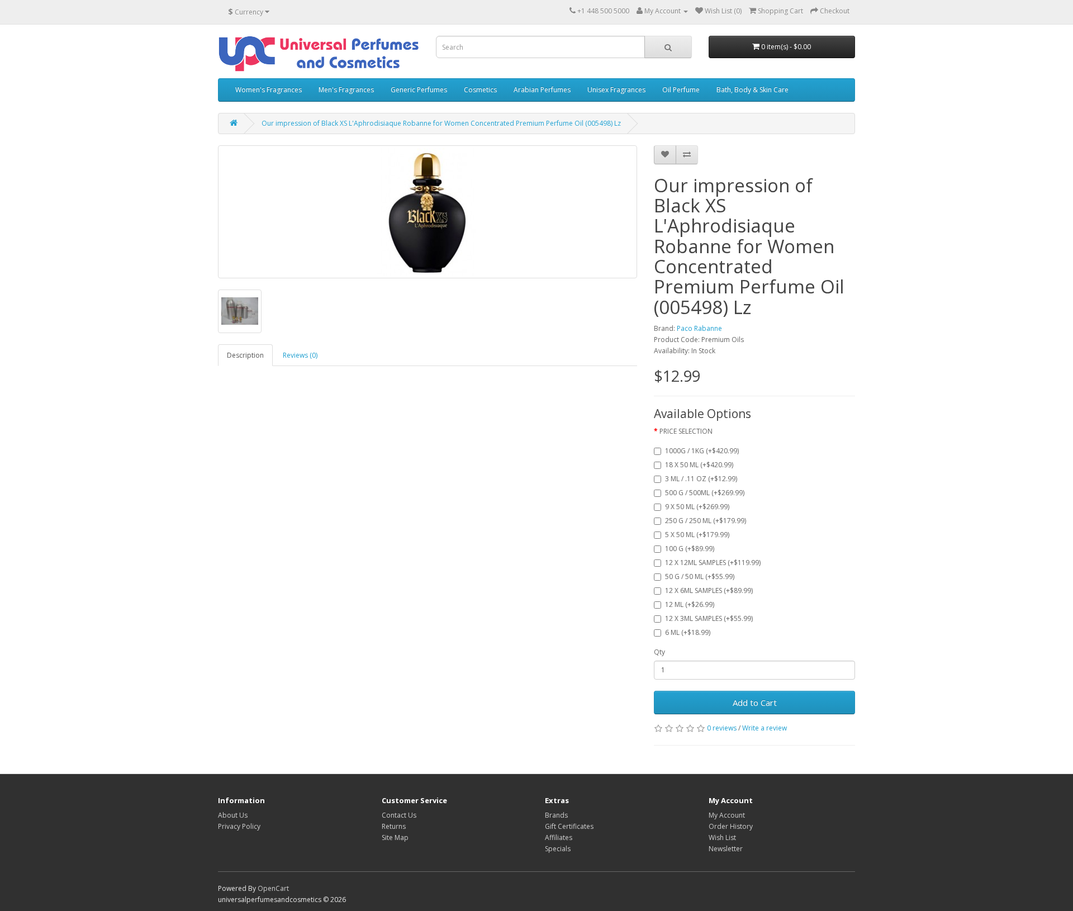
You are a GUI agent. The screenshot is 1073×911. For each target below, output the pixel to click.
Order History (731, 826)
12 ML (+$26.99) (689, 604)
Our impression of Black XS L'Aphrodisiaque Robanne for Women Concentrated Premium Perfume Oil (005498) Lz (441, 123)
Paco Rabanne (699, 328)
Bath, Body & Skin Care (752, 89)
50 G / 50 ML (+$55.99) (699, 576)
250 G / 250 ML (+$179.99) (705, 520)
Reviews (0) (300, 355)
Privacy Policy (239, 826)
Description (245, 355)
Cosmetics (480, 89)
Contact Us (399, 815)
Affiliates (558, 837)
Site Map (395, 837)
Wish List (722, 837)
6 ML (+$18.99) (687, 632)
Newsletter (726, 848)
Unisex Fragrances (616, 89)
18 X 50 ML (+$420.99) (699, 464)
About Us (233, 815)
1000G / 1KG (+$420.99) (702, 451)
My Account (727, 815)
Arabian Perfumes (542, 89)
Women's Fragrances (268, 89)
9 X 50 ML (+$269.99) (697, 506)
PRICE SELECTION (686, 431)
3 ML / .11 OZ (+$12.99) (701, 478)
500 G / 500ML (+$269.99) (704, 492)
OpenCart (273, 888)
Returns (394, 826)
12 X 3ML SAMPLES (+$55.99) (709, 618)
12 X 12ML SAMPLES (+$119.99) (713, 562)
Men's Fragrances (346, 89)
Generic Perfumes (419, 89)
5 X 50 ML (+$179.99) (697, 534)
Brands (556, 815)
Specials (558, 848)
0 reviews (722, 728)
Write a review (764, 728)
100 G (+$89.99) (689, 548)
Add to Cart (755, 702)
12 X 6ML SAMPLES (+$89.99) (709, 590)
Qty (659, 652)
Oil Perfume (681, 89)
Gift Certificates (569, 826)
